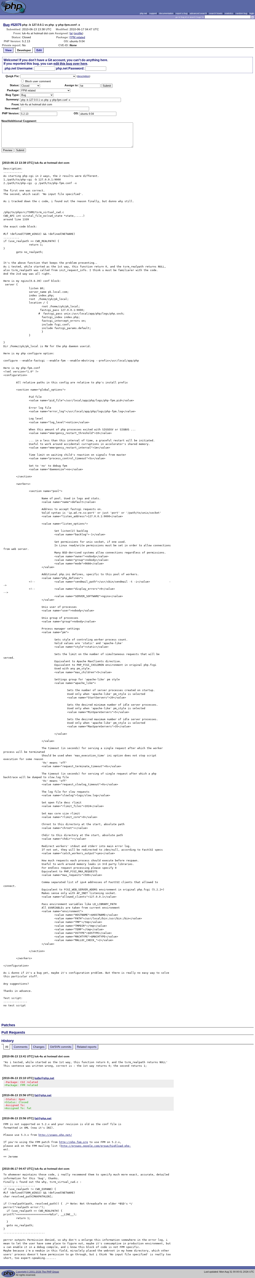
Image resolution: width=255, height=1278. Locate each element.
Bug (6, 25)
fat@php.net (42, 1095)
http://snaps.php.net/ (55, 1134)
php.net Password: (70, 68)
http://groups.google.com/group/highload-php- (96, 1145)
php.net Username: (19, 68)
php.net (143, 13)
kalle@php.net (44, 1078)
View (8, 50)
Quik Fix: (13, 76)
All (6, 1046)
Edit (39, 50)
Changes (38, 1046)
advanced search (198, 13)
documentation (166, 13)
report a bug (181, 13)
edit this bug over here (70, 63)
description (83, 76)
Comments (20, 1046)
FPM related (77, 37)
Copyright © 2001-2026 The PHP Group (37, 1271)
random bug (241, 13)
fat (71, 33)
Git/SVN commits (60, 1046)
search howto (215, 13)
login (252, 13)
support (153, 13)
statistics (229, 13)
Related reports (86, 1046)
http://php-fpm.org (73, 1142)
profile (78, 33)
